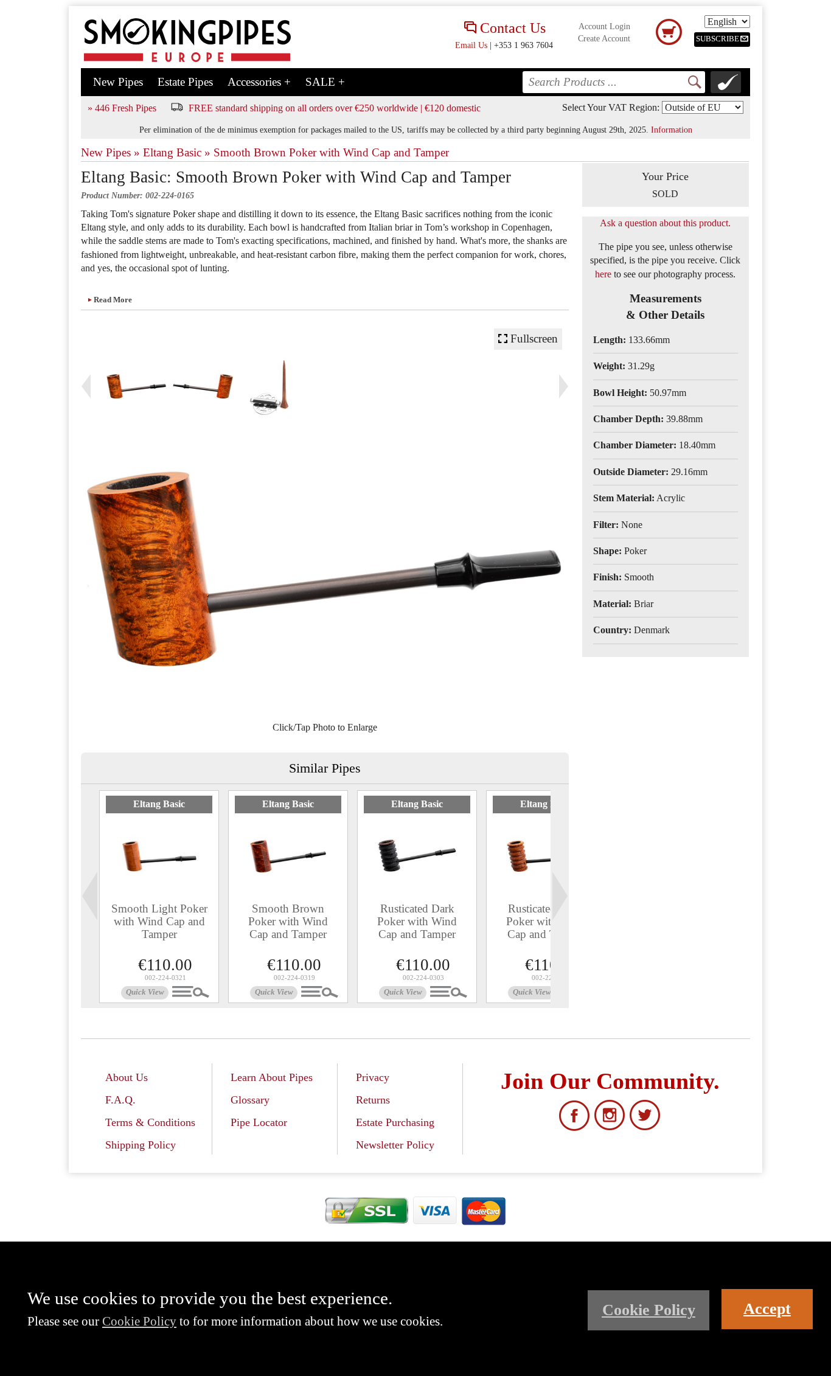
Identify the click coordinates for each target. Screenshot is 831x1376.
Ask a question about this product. (665, 223)
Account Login (604, 26)
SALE (325, 81)
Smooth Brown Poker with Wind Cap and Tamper (331, 152)
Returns (373, 1100)
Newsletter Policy (395, 1145)
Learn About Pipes (272, 1077)
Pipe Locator (259, 1122)
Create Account (604, 38)
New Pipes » (110, 152)
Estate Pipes (185, 81)
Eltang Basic (159, 804)
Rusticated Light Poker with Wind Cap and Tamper (546, 921)
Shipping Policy (140, 1145)
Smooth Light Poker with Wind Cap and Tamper (159, 921)
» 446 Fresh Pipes (122, 108)
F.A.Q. (120, 1100)
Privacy (372, 1077)
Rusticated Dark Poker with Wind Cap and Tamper (417, 921)
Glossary (250, 1100)
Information (671, 129)
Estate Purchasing (395, 1122)
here (603, 274)
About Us (126, 1077)
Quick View (145, 992)
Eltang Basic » (176, 152)
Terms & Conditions (150, 1122)
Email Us (471, 45)
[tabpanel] (159, 896)
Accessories (259, 81)
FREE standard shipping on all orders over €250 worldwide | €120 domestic (335, 108)
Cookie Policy (139, 1321)
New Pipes (118, 81)
